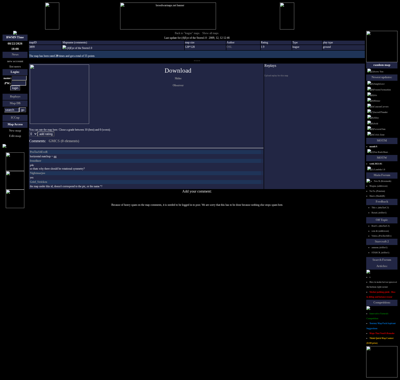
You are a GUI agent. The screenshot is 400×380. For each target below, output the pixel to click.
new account (15, 61)
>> (198, 60)
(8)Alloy (375, 118)
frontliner (35, 160)
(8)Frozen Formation (381, 90)
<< (195, 60)
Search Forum (381, 259)
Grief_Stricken (38, 182)
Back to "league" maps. (187, 33)
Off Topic (382, 220)
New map (15, 130)
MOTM (382, 140)
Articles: (382, 266)
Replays (15, 96)
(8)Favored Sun (378, 129)
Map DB (15, 103)
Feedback (382, 201)
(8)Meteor (375, 101)
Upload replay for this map (276, 75)
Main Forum (382, 175)
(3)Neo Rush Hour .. (380, 152)
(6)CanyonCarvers (380, 107)
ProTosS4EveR (39, 152)
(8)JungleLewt (377, 84)
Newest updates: (382, 77)
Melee (178, 78)
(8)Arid (374, 123)
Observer (178, 85)
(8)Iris (374, 95)
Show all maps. (210, 33)
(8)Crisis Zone (377, 135)
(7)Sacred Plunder (379, 112)
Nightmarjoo (37, 173)
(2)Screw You (377, 72)
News (15, 54)
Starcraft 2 (382, 241)
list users (15, 66)
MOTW (382, 157)
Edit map (15, 136)
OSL (229, 46)
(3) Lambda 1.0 (378, 169)
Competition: (382, 302)
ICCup (15, 117)
